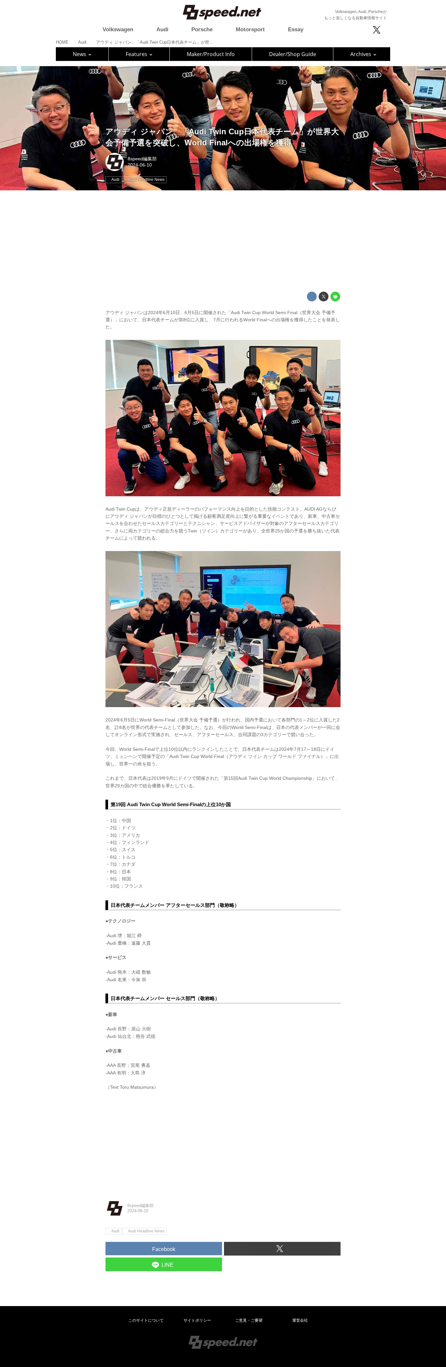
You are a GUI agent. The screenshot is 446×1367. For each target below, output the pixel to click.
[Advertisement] (223, 241)
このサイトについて (146, 1320)
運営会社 (300, 1320)
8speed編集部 (142, 158)
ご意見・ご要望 (249, 1320)
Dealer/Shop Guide (292, 54)
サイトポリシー (197, 1320)
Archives (361, 54)
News (80, 54)
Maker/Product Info (211, 54)
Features (137, 54)
